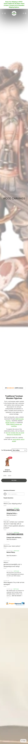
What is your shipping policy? (13, 503)
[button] (7, 517)
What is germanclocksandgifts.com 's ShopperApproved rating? (13, 564)
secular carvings (10, 422)
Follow (5, 505)
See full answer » (12, 515)
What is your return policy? (12, 546)
